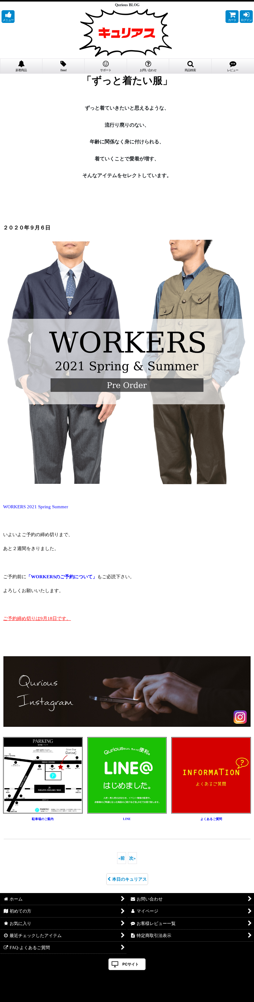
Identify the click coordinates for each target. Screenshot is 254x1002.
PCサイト (130, 964)
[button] (8, 16)
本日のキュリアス (129, 879)
